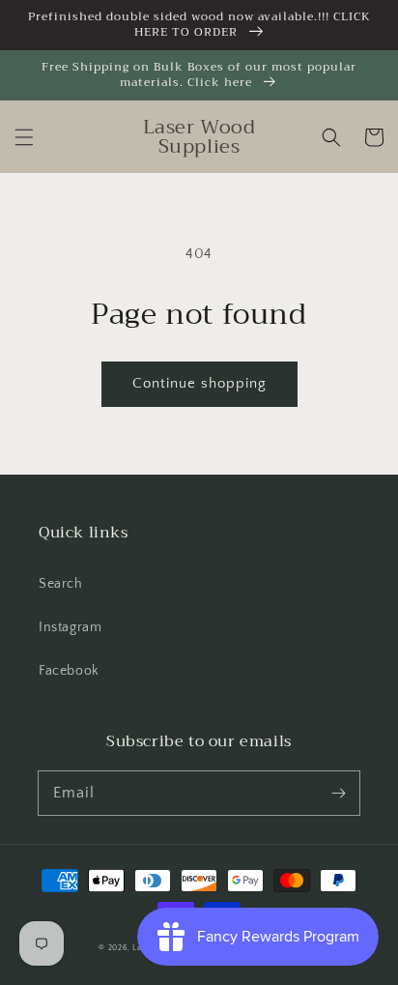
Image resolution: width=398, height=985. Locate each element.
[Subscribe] (338, 792)
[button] (24, 137)
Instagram (70, 627)
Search (61, 584)
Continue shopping (199, 383)
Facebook (69, 671)
